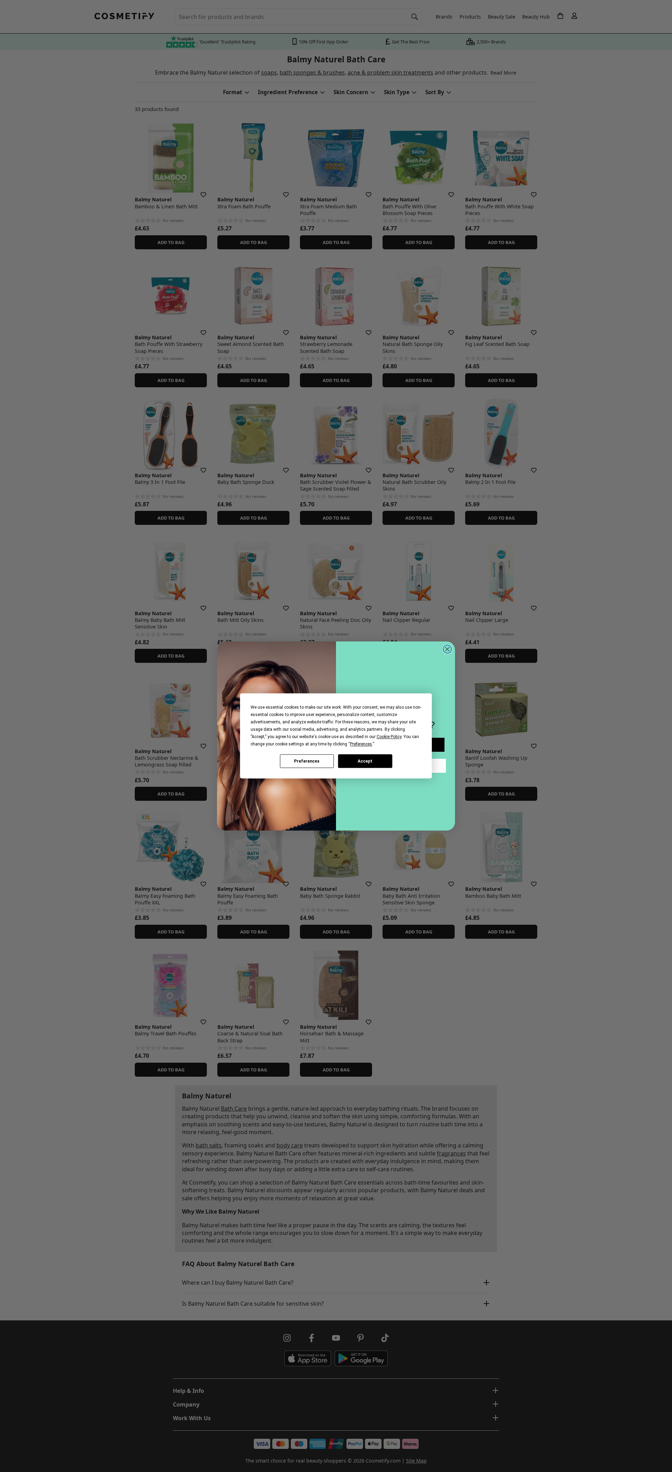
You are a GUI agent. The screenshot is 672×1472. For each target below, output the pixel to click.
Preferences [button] (361, 744)
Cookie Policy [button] (389, 736)
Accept (365, 761)
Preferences (307, 761)
